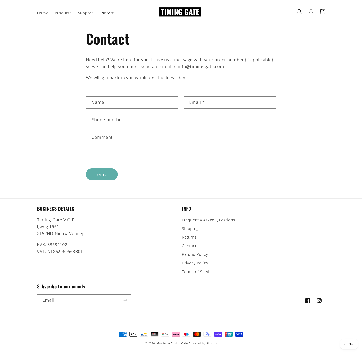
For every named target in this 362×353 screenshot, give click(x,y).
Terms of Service (198, 271)
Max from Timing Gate (172, 343)
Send (102, 174)
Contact (189, 245)
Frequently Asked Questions (208, 219)
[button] (299, 11)
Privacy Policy (195, 262)
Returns (189, 237)
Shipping (190, 228)
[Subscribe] (125, 300)
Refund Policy (195, 254)
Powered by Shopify (203, 343)
